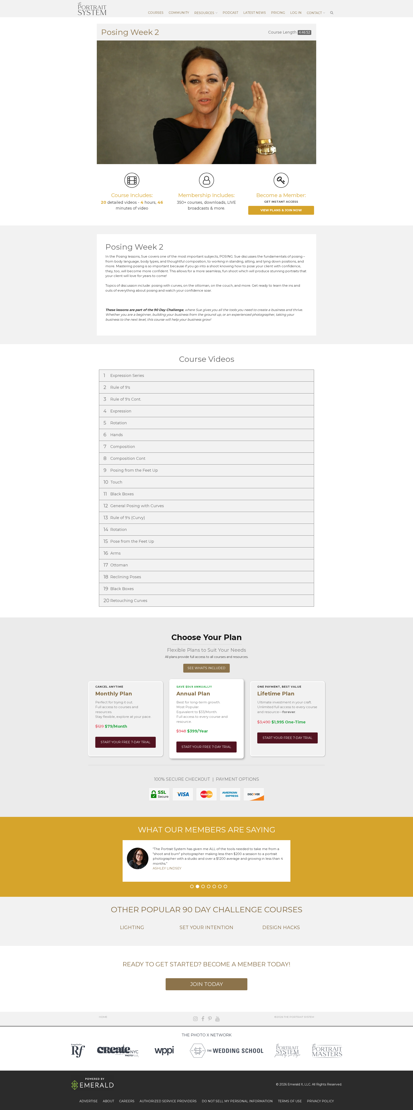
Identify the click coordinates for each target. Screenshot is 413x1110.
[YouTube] (217, 1019)
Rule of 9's (117, 387)
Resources (204, 13)
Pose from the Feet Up (129, 541)
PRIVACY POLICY (320, 1101)
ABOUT (108, 1101)
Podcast (230, 13)
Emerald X (295, 1084)
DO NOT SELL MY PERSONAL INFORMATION (237, 1101)
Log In (296, 13)
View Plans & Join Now (281, 210)
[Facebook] (203, 1019)
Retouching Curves (125, 600)
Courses (155, 13)
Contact (314, 13)
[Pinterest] (209, 1019)
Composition (119, 446)
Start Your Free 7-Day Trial (125, 742)
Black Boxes (119, 494)
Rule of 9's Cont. (122, 399)
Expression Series (124, 375)
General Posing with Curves (134, 506)
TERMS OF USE (290, 1101)
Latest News (254, 13)
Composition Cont (124, 458)
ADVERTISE (88, 1101)
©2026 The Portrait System (294, 1016)
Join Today (206, 984)
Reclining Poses (122, 577)
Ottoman (116, 565)
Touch (113, 482)
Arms (112, 553)
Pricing (278, 13)
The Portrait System (91, 8)
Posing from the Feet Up (131, 470)
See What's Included (206, 668)
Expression (118, 411)
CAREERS (126, 1101)
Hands (113, 435)
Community (179, 13)
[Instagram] (195, 1019)
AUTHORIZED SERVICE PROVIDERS (168, 1101)
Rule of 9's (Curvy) (124, 518)
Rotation (115, 423)
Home (103, 1016)
